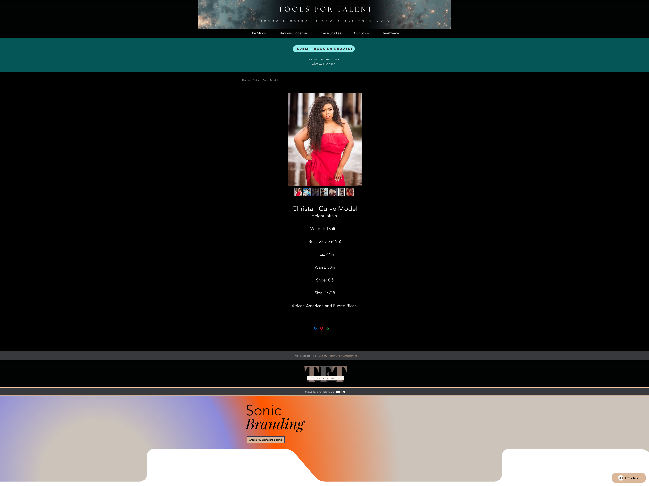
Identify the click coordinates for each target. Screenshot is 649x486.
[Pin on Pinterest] (322, 328)
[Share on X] (334, 328)
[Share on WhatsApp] (328, 328)
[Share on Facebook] (315, 328)
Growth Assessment (346, 355)
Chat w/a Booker (323, 64)
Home (246, 80)
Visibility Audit (326, 355)
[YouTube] (338, 392)
